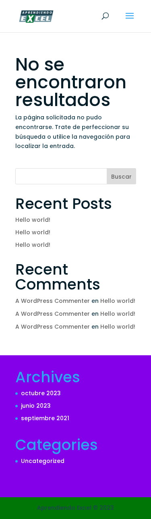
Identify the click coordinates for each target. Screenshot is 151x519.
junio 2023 (36, 406)
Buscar (121, 177)
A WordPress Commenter (52, 301)
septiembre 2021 (45, 418)
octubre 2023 (41, 393)
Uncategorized (42, 461)
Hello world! (32, 220)
